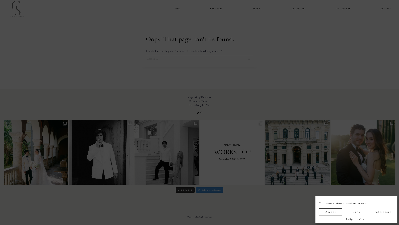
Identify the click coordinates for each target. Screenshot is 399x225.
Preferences (382, 211)
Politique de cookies (355, 219)
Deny (356, 211)
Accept (330, 211)
